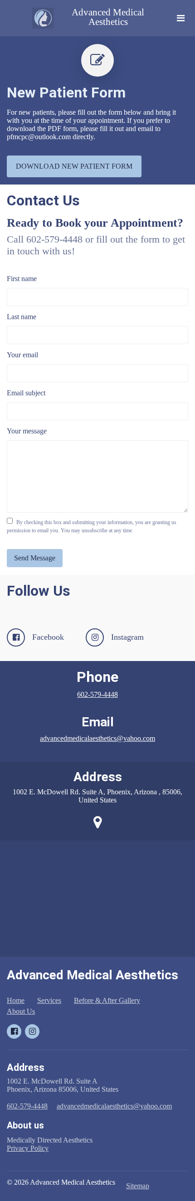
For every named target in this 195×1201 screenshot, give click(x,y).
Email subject (26, 393)
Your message (27, 431)
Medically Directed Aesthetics (50, 1144)
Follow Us (38, 590)
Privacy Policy (28, 1148)
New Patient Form (66, 92)
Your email (22, 355)
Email (98, 722)
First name (22, 278)
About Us (21, 1011)
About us (25, 1125)
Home (15, 1000)
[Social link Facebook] (14, 1031)
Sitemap (137, 1186)
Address (97, 776)
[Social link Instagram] (32, 1031)
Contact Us (43, 200)
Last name (21, 317)
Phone (97, 677)
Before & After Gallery (107, 1000)
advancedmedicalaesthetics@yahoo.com (97, 738)
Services (49, 1000)
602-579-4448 (97, 694)
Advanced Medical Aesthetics (108, 17)
